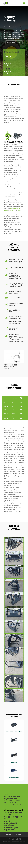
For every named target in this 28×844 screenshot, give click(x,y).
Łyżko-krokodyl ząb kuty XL (14, 732)
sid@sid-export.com (11, 829)
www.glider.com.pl (19, 842)
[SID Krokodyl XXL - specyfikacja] (14, 363)
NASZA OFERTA (19, 833)
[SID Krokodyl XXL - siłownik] (14, 702)
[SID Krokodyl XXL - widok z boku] (14, 592)
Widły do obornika (14, 777)
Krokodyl (14, 747)
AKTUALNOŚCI (9, 835)
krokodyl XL (12, 210)
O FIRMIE (10, 833)
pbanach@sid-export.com (11, 824)
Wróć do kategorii (14, 42)
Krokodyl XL (14, 762)
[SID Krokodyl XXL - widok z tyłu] (14, 606)
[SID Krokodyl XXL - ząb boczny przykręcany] (14, 688)
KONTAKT (18, 835)
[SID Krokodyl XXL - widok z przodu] (14, 551)
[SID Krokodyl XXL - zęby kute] (14, 661)
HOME (4, 833)
